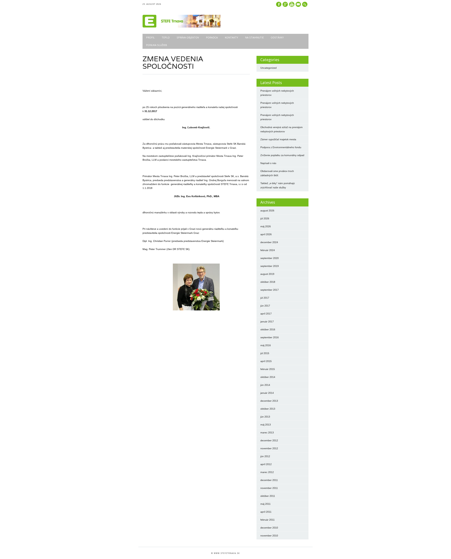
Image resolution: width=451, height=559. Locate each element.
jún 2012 (265, 456)
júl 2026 (264, 218)
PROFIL (150, 37)
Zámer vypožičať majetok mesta (278, 139)
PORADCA (212, 37)
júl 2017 (264, 297)
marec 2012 (267, 472)
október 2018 (267, 281)
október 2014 (267, 377)
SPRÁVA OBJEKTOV (188, 37)
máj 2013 (265, 424)
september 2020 (269, 258)
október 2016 (267, 329)
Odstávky (277, 37)
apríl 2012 (266, 464)
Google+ (285, 4)
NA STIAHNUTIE (254, 37)
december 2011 (269, 480)
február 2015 (267, 369)
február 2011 (267, 519)
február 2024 (267, 250)
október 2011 (267, 496)
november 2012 (269, 448)
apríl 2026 (266, 234)
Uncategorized (268, 67)
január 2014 (267, 392)
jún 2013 (265, 416)
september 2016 (269, 337)
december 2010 (269, 527)
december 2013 (269, 400)
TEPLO (166, 37)
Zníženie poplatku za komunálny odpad (282, 155)
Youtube (291, 4)
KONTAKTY (231, 37)
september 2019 (269, 266)
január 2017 (267, 321)
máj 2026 (265, 226)
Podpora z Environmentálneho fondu (280, 147)
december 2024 (269, 242)
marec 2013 (267, 432)
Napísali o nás (268, 163)
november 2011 (269, 488)
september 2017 (269, 289)
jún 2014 (265, 385)
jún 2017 (265, 305)
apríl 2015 (266, 361)
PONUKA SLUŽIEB (156, 45)
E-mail (298, 4)
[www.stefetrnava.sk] (181, 26)
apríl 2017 (266, 313)
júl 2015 (264, 353)
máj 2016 (265, 345)
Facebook (278, 4)
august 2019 (267, 274)
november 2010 (269, 535)
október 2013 (267, 408)
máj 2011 (265, 503)
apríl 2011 (265, 511)
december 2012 (269, 440)
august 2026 (267, 210)
